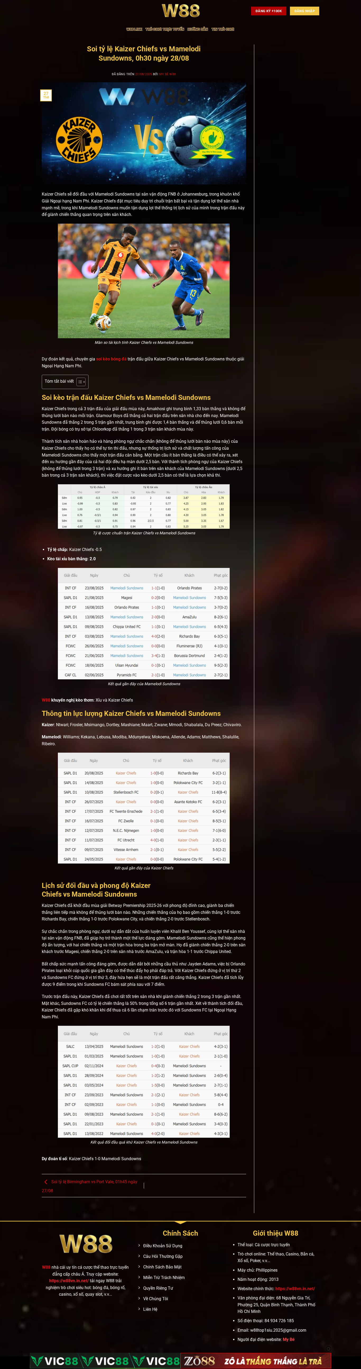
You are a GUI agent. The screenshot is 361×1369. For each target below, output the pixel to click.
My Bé (289, 1339)
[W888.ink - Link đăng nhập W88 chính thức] (180, 11)
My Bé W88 (167, 74)
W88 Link (134, 29)
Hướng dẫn (198, 29)
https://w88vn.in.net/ (69, 1280)
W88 (46, 1267)
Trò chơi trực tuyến (165, 29)
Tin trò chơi (223, 29)
